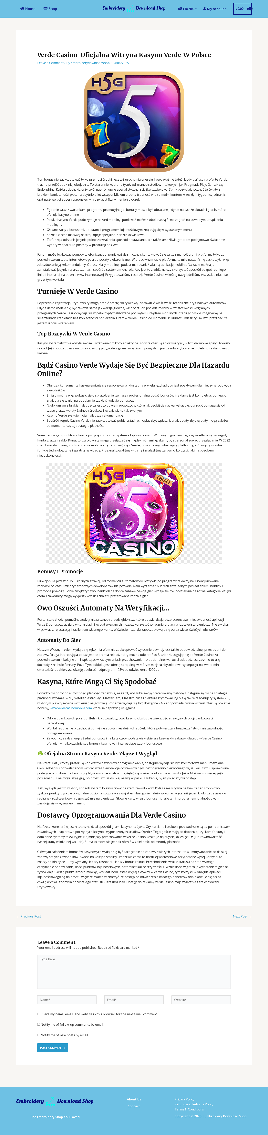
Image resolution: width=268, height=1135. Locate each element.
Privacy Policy (184, 1099)
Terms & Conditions (189, 1109)
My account (216, 8)
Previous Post (29, 916)
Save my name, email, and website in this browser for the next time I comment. (100, 1014)
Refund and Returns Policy (194, 1104)
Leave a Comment (50, 63)
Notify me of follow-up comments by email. (72, 1024)
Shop (52, 8)
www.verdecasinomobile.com (71, 708)
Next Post (242, 916)
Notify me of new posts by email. (64, 1035)
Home (30, 8)
